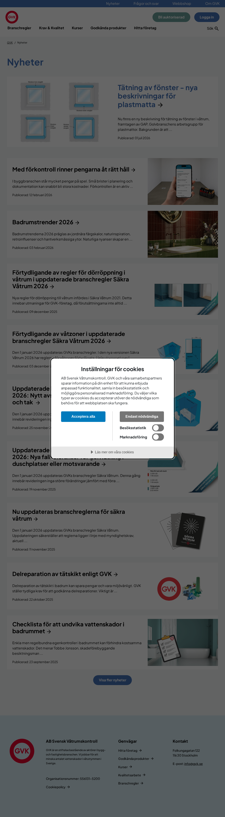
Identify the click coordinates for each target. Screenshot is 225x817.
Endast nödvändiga (141, 416)
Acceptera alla (83, 416)
